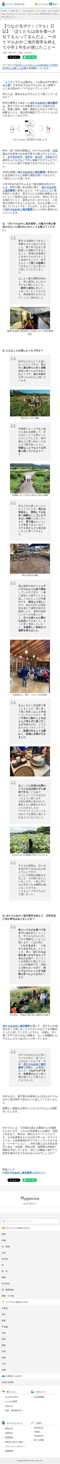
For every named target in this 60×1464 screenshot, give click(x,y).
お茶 (4, 1253)
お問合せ (9, 1433)
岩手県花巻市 (15, 156)
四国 (4, 1357)
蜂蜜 (4, 1277)
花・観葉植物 (8, 1290)
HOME (4, 11)
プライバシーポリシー (15, 1446)
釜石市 (38, 156)
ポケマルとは (43, 4)
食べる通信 (39, 1440)
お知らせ (9, 1406)
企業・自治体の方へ (14, 1410)
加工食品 (6, 1283)
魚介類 (5, 1259)
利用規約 (9, 1437)
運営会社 (9, 1428)
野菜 (4, 1234)
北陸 (4, 1333)
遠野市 (28, 156)
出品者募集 (39, 1397)
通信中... (56, 4)
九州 (4, 1364)
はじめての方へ (12, 1397)
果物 (4, 1240)
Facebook (38, 1428)
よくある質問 (11, 1401)
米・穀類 (6, 1246)
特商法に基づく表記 (14, 1442)
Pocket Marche (13, 4)
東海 (4, 1339)
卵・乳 (5, 1271)
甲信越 (5, 1327)
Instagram (38, 1436)
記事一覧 (14, 11)
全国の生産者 (8, 1382)
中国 (4, 1351)
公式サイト (24, 1172)
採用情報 (9, 1451)
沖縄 (4, 1370)
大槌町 (48, 156)
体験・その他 (8, 1296)
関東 (4, 1320)
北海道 (5, 1308)
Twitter (37, 1432)
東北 (4, 1314)
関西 (4, 1345)
